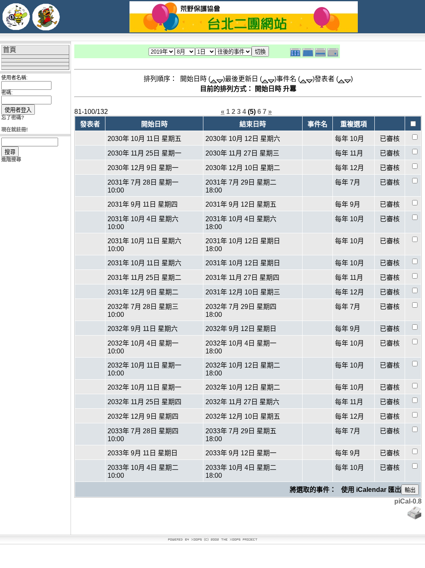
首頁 (9, 49)
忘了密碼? (12, 118)
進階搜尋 (11, 160)
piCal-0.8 (408, 501)
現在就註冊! (14, 130)
